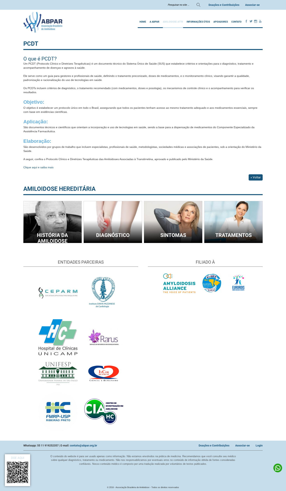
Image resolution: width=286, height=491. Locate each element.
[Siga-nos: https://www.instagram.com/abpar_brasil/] (255, 21)
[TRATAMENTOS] (233, 242)
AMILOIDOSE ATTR (173, 21)
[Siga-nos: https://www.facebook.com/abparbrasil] (246, 21)
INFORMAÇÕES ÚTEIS (198, 21)
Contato (236, 21)
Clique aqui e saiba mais (38, 167)
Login (259, 445)
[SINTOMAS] (173, 242)
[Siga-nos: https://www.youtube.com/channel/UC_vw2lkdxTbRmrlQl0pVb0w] (260, 21)
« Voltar (256, 177)
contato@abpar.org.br (83, 445)
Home (142, 21)
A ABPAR (154, 21)
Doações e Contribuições (224, 4)
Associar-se (252, 4)
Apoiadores (220, 21)
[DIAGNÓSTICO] (113, 242)
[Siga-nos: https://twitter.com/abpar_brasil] (251, 21)
